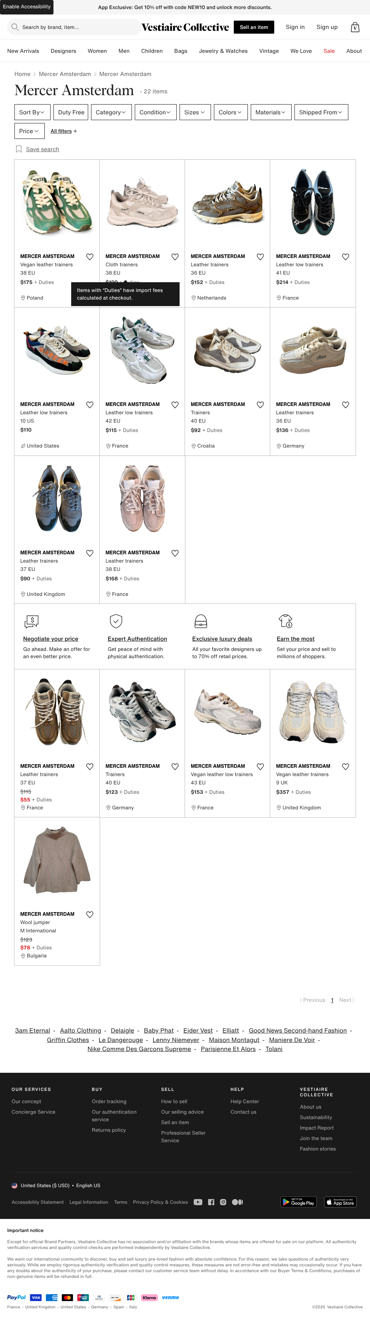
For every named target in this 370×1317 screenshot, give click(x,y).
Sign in (295, 27)
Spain (118, 1307)
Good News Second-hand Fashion (298, 1030)
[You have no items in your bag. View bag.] (355, 27)
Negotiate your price (50, 638)
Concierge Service (33, 1112)
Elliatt (231, 1030)
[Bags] (193, 51)
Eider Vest (198, 1030)
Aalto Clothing (80, 1030)
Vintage (269, 51)
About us (310, 1107)
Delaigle (122, 1030)
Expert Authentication (137, 638)
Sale (329, 51)
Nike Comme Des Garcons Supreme (139, 1049)
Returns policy (109, 1130)
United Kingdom (40, 1307)
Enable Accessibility (27, 6)
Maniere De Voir (292, 1040)
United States (73, 1307)
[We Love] (318, 51)
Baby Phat (159, 1030)
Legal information (88, 1202)
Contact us (244, 1112)
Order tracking (109, 1101)
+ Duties (44, 282)
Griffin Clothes (68, 1040)
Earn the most (296, 638)
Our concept (26, 1101)
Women (97, 51)
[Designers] (82, 51)
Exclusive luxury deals (222, 638)
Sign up (327, 27)
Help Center (245, 1101)
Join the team (316, 1138)
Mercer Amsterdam (65, 73)
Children (152, 51)
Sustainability (316, 1117)
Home (22, 73)
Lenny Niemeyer (175, 1040)
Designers (63, 51)
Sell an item (254, 27)
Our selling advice (182, 1112)
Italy (133, 1307)
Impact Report (317, 1128)
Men (124, 51)
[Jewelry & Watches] (253, 51)
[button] (355, 27)
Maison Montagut (234, 1040)
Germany (99, 1307)
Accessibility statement (38, 1202)
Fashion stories (318, 1149)
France (13, 1307)
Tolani (273, 1049)
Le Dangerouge (121, 1040)
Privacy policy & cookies (160, 1202)
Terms (120, 1202)
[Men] (135, 51)
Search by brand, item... (50, 27)
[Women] (113, 51)
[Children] (168, 51)
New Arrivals (23, 51)
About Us (358, 51)
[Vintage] (285, 51)
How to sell (174, 1101)
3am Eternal (32, 1030)
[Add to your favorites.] (89, 257)
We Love (301, 51)
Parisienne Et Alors (228, 1049)
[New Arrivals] (45, 51)
